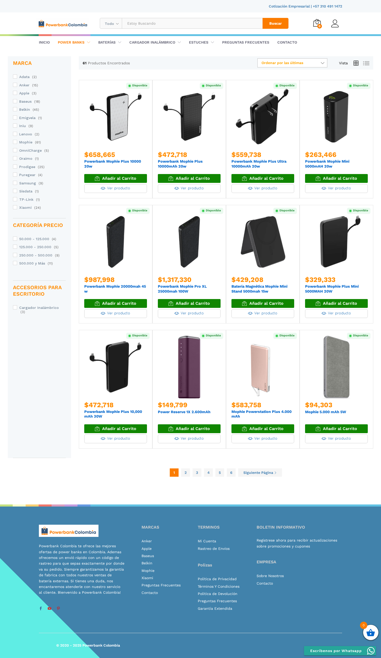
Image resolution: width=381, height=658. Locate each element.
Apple (24, 93)
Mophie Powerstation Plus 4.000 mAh (261, 414)
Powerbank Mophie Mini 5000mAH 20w (327, 164)
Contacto (287, 42)
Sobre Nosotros (270, 576)
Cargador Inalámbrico (39, 308)
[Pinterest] (58, 609)
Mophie (25, 142)
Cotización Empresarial (290, 6)
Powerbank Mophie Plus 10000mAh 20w (180, 164)
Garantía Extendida (215, 608)
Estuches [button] (198, 42)
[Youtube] (49, 609)
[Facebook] (40, 609)
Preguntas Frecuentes (245, 42)
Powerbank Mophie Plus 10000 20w (112, 164)
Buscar (275, 23)
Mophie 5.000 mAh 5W (325, 412)
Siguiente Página (258, 472)
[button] (115, 178)
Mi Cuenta (207, 541)
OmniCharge (30, 150)
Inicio (44, 42)
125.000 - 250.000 (35, 247)
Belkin (24, 109)
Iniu (22, 126)
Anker (24, 85)
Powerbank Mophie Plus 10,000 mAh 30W (113, 414)
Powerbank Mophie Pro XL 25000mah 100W (182, 289)
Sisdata (25, 191)
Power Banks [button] (71, 42)
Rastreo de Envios (214, 548)
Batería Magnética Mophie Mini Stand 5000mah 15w (259, 289)
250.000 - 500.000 (35, 255)
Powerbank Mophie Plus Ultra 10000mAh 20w (258, 164)
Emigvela (27, 118)
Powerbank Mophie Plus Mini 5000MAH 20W (332, 289)
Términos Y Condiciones (218, 586)
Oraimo (25, 158)
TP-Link (26, 199)
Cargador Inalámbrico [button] (152, 42)
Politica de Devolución (217, 594)
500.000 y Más (32, 263)
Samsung (27, 183)
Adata (24, 77)
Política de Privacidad (217, 579)
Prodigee (27, 167)
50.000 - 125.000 (34, 239)
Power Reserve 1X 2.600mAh (184, 412)
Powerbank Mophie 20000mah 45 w (115, 289)
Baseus (25, 101)
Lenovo (25, 134)
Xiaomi (25, 207)
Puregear (27, 175)
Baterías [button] (107, 42)
